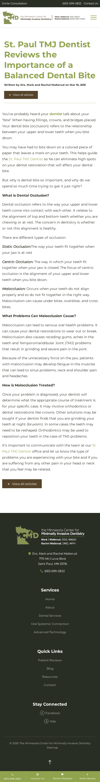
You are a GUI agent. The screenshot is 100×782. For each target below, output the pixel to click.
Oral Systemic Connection (50, 624)
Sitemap (52, 747)
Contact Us (91, 3)
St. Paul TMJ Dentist (26, 159)
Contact (50, 685)
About (50, 607)
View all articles (22, 94)
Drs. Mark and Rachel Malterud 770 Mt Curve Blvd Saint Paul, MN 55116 (54, 559)
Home (50, 599)
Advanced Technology (50, 632)
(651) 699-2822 (71, 3)
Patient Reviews (50, 660)
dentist (56, 114)
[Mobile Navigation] (94, 18)
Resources (50, 676)
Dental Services (50, 615)
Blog (50, 668)
